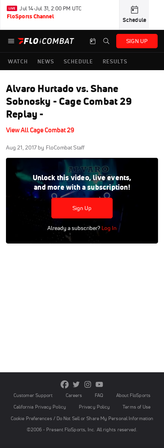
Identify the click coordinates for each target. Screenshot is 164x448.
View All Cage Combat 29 (40, 130)
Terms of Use (136, 407)
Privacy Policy (94, 407)
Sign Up (82, 208)
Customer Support (33, 395)
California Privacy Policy (40, 407)
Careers (74, 395)
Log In (108, 228)
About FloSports (133, 395)
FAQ (99, 395)
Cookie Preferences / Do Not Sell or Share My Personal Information (82, 418)
